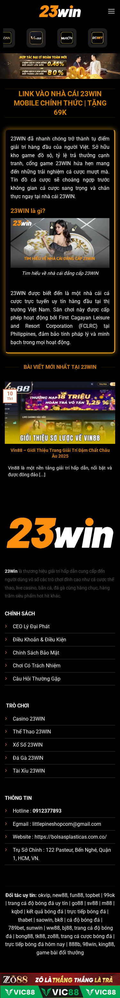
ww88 (53, 928)
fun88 (76, 895)
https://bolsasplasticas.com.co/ (71, 837)
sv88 (92, 903)
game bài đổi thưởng (60, 953)
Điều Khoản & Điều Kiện (39, 640)
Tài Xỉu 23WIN (29, 771)
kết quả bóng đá (45, 912)
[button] (111, 11)
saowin (44, 920)
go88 (77, 903)
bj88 (67, 928)
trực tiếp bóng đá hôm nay (35, 944)
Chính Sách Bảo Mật (36, 653)
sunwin (34, 928)
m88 (107, 903)
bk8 (59, 920)
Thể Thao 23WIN (32, 732)
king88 (106, 944)
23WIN (67, 196)
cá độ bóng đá (83, 920)
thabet (25, 920)
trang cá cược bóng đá (86, 936)
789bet (16, 928)
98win (89, 944)
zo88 (53, 936)
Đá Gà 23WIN (28, 758)
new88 (60, 895)
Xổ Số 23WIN (28, 745)
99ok (109, 895)
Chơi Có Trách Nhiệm (36, 666)
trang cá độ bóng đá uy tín (38, 903)
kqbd (17, 912)
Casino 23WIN (29, 719)
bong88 (24, 936)
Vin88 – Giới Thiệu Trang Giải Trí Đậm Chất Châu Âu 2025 (60, 453)
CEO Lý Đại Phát (31, 626)
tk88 (40, 936)
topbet (92, 895)
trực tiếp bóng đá (86, 912)
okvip (44, 895)
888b (74, 944)
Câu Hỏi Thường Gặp (36, 679)
